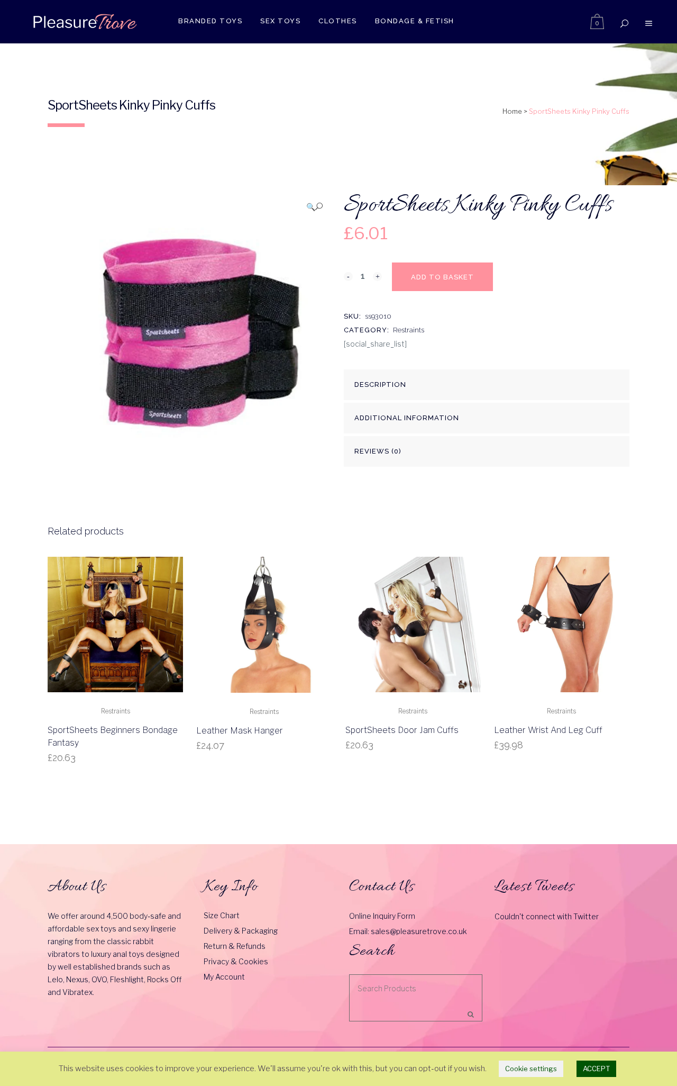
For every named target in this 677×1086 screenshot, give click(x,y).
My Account (224, 976)
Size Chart (222, 915)
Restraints (408, 330)
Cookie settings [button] (531, 1068)
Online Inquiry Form (382, 915)
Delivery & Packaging (241, 930)
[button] (314, 207)
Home (512, 111)
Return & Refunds (235, 946)
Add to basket (442, 277)
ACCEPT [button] (596, 1068)
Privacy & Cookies (236, 961)
